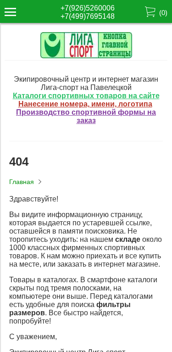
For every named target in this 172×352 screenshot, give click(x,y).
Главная (21, 181)
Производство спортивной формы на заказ (86, 116)
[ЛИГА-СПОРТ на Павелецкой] (86, 56)
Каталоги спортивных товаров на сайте (86, 96)
